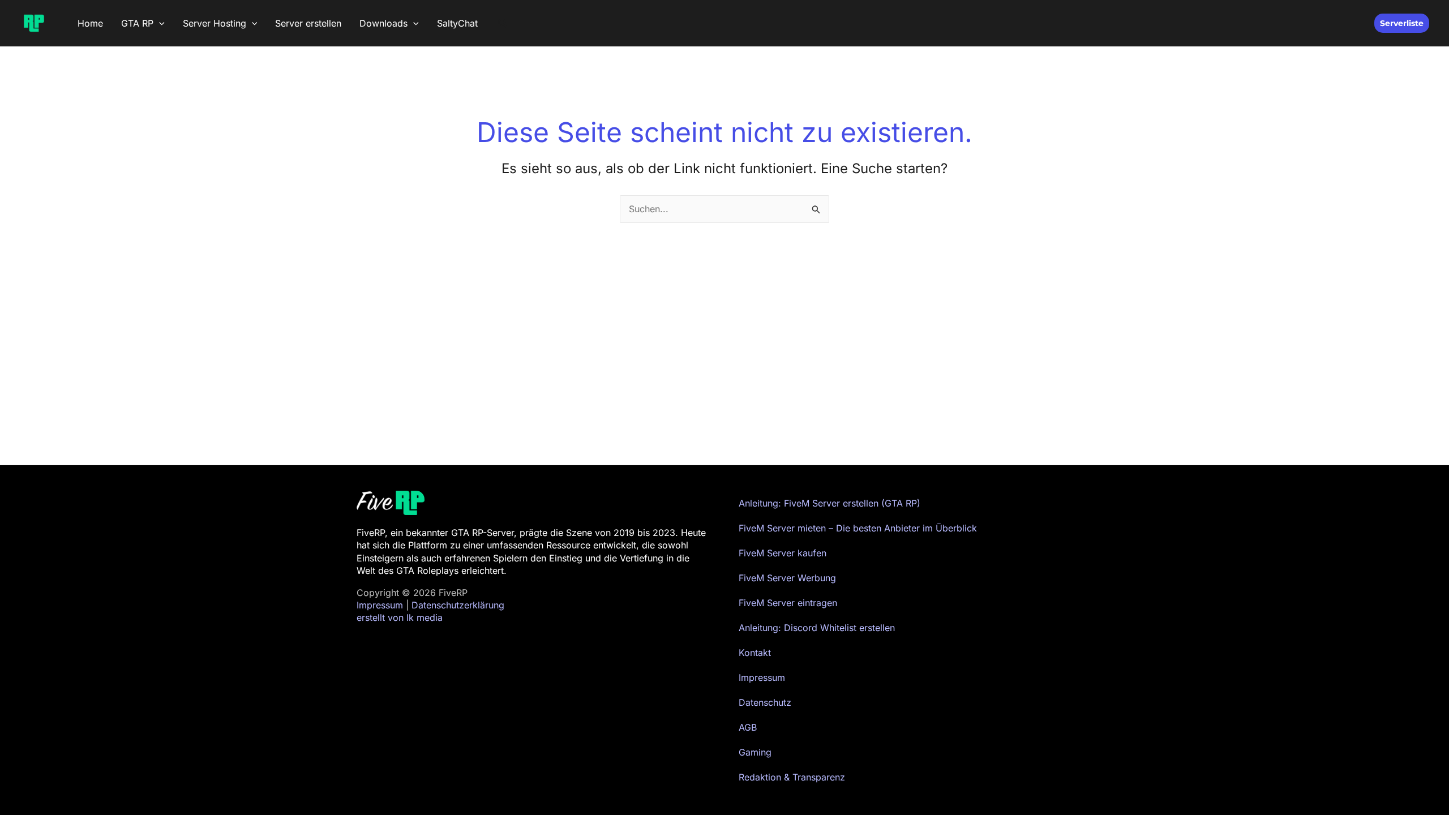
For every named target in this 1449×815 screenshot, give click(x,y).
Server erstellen (308, 23)
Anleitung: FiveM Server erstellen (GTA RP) (829, 503)
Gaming (755, 752)
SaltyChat (457, 23)
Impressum (380, 605)
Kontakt (755, 652)
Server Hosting (214, 23)
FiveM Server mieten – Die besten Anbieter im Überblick (858, 528)
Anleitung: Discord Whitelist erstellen (817, 627)
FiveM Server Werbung (787, 578)
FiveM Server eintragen (788, 602)
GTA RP (137, 23)
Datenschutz (765, 702)
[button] (159, 23)
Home (90, 23)
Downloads (383, 23)
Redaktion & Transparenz (792, 777)
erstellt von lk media (400, 617)
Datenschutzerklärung (457, 605)
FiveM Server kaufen (782, 553)
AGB (748, 727)
